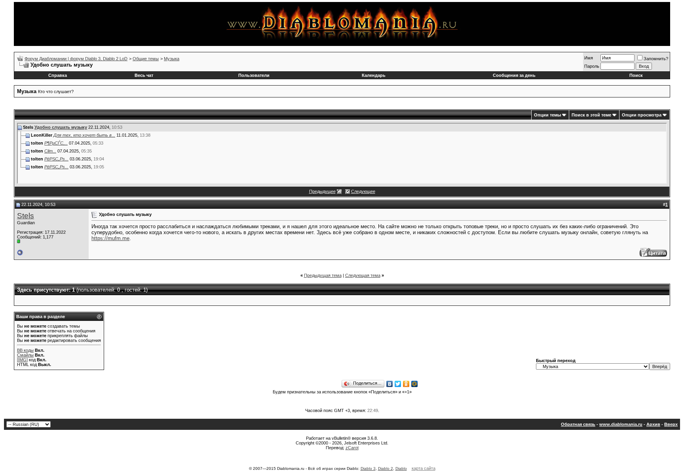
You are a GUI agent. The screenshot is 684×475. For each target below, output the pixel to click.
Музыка (171, 58)
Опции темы (547, 115)
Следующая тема (362, 275)
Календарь (374, 75)
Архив (653, 424)
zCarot (352, 447)
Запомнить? (656, 58)
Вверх (671, 424)
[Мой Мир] (414, 384)
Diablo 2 (385, 468)
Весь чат (144, 75)
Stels (25, 216)
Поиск (636, 75)
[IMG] (22, 359)
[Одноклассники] (406, 384)
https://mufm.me (110, 238)
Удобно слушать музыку (60, 127)
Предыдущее (322, 191)
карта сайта (423, 468)
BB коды (25, 350)
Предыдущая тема (323, 275)
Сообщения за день (514, 75)
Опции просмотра (641, 115)
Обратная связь (578, 424)
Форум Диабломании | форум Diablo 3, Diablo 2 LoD (76, 58)
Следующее (363, 191)
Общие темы (146, 58)
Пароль (591, 66)
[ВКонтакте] (390, 384)
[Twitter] (398, 384)
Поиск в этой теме (591, 115)
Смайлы (25, 355)
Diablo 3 (368, 468)
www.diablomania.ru (620, 424)
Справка (57, 75)
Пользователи (254, 75)
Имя (588, 57)
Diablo (401, 468)
